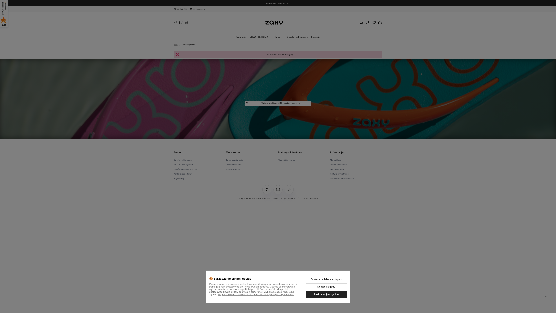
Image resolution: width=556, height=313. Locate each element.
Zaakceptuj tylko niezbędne (326, 279)
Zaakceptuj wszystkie (326, 294)
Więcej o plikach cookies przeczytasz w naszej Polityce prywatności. (256, 294)
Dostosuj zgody (326, 286)
